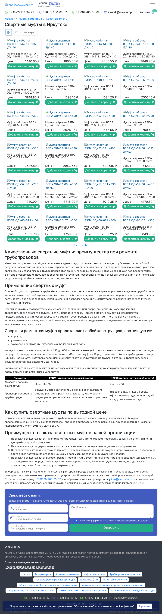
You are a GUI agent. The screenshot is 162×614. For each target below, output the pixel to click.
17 (86, 244)
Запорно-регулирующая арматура (55, 579)
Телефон (20, 526)
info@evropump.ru (122, 479)
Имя (18, 507)
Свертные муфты (56, 18)
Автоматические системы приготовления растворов (112, 585)
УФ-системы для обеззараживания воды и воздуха (48, 585)
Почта (20, 516)
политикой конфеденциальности (133, 521)
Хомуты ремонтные (67, 574)
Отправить (111, 527)
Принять (144, 606)
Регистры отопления (115, 579)
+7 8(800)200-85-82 (48, 479)
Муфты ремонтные (30, 18)
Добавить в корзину (21, 66)
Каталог (10, 18)
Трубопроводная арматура (125, 574)
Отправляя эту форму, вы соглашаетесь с (113, 521)
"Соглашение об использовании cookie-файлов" (104, 606)
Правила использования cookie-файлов (29, 567)
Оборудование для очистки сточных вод (30, 590)
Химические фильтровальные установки (82, 590)
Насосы (26, 574)
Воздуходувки (43, 574)
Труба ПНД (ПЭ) (89, 579)
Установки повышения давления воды (133, 590)
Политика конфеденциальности (25, 562)
